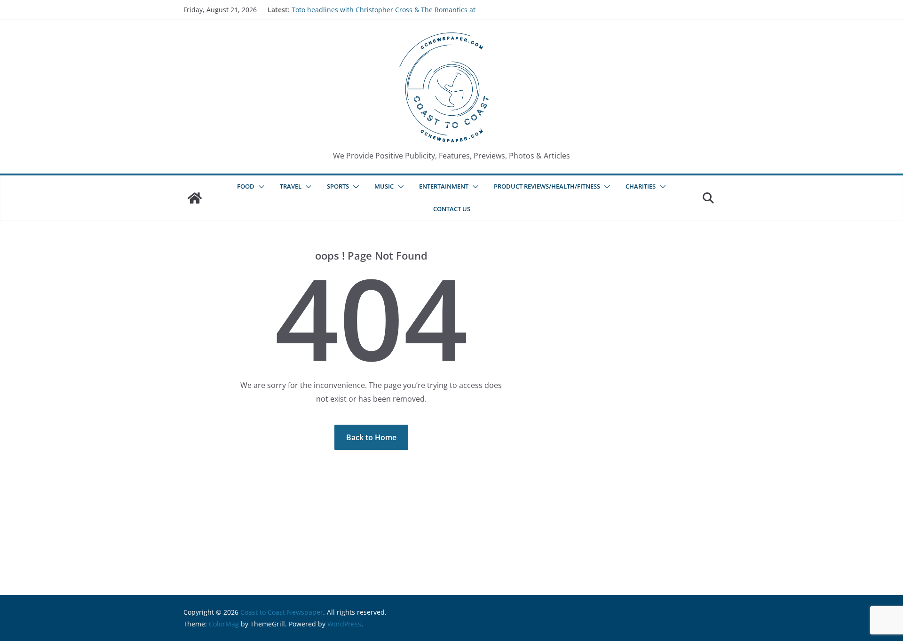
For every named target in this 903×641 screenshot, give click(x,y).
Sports (338, 186)
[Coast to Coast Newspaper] (194, 198)
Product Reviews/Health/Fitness (547, 186)
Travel (290, 186)
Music (384, 186)
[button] (259, 186)
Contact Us (451, 209)
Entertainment (443, 186)
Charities (641, 186)
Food (245, 186)
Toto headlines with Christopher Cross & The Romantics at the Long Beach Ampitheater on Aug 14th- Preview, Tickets (383, 14)
